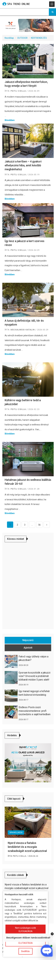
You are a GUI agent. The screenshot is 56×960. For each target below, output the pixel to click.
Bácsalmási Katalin (23, 330)
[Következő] (47, 525)
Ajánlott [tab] (28, 647)
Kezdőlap (9, 38)
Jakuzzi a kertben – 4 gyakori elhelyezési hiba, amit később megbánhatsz (23, 165)
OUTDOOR (22, 38)
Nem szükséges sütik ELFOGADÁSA (25, 930)
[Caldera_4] (28, 25)
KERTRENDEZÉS (39, 38)
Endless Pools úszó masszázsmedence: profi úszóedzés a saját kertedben (34, 711)
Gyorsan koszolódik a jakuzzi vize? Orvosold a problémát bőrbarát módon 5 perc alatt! (34, 676)
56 (39, 524)
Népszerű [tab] (27, 640)
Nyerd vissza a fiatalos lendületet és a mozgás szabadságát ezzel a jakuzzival (27, 846)
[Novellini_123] (28, 762)
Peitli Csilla (18, 91)
